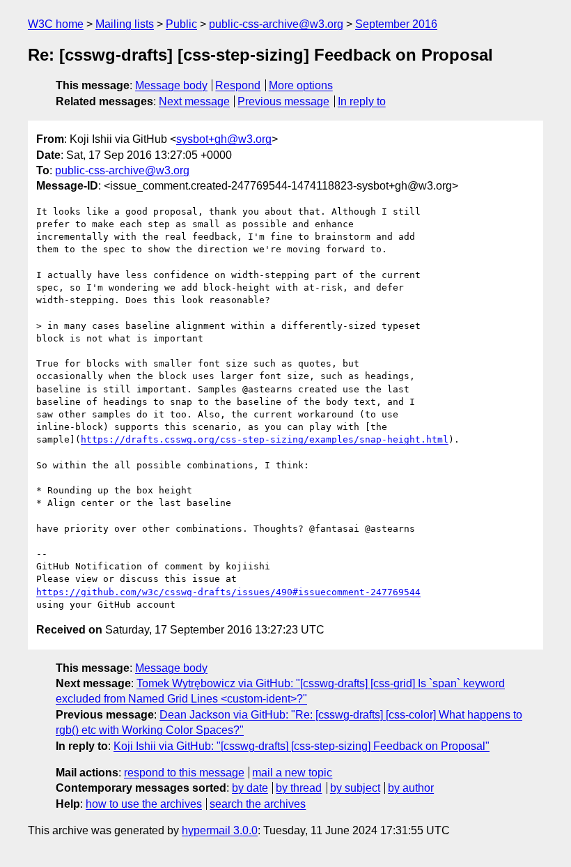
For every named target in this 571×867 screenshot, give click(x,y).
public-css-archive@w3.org (276, 24)
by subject (355, 788)
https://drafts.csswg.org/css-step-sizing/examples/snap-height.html (264, 439)
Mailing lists (124, 24)
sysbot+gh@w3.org (224, 139)
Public (181, 24)
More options (301, 85)
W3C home (56, 24)
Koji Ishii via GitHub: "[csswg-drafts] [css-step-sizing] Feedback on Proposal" (302, 746)
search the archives (258, 804)
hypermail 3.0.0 (220, 830)
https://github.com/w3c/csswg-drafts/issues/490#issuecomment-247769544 (228, 592)
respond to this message (184, 772)
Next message (194, 101)
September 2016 (396, 24)
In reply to (362, 101)
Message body (171, 85)
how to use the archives (144, 804)
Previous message (283, 101)
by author (411, 788)
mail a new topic (292, 772)
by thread (299, 788)
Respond (237, 85)
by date (250, 788)
